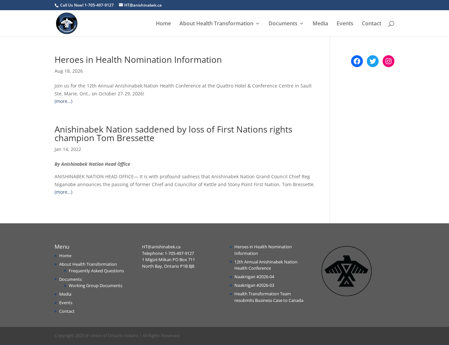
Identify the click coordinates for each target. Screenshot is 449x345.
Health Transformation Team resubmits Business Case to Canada (268, 297)
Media (320, 24)
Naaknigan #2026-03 (254, 285)
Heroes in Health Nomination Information (138, 59)
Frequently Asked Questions (96, 271)
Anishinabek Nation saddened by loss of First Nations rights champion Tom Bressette (173, 133)
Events (345, 24)
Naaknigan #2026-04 (254, 277)
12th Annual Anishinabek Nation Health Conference (265, 265)
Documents (283, 24)
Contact (371, 24)
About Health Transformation (216, 24)
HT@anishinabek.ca (161, 247)
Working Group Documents (95, 285)
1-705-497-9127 (179, 253)
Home (163, 24)
